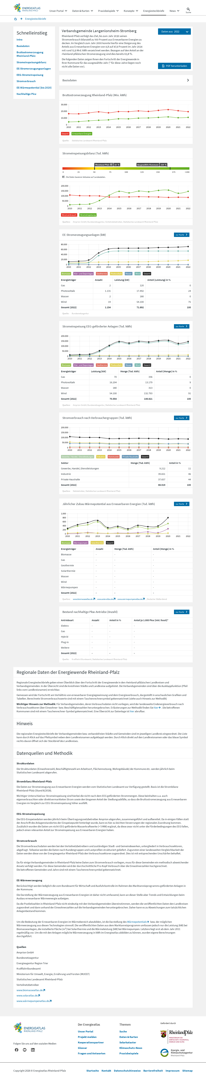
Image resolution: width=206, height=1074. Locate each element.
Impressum (173, 1070)
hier (156, 707)
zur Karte (180, 234)
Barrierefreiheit (153, 1070)
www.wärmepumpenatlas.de (129, 599)
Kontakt (106, 1070)
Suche (123, 1031)
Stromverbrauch (26, 81)
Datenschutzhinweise (127, 1070)
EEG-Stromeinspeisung (30, 75)
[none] (58, 10)
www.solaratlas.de (105, 599)
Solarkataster (127, 1042)
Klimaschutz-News (130, 1048)
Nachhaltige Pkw (26, 94)
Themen (125, 1024)
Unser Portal (85, 1031)
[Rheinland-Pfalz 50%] (94, 168)
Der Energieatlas (89, 1024)
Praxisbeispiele (128, 1053)
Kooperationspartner (91, 1042)
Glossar (82, 1048)
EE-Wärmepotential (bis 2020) (34, 88)
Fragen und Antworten (91, 1053)
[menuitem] (56, 11)
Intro (19, 39)
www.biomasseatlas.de (83, 599)
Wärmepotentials (137, 922)
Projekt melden (87, 1037)
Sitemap (187, 1070)
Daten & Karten (128, 1037)
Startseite (92, 1070)
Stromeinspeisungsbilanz (31, 62)
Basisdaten (23, 46)
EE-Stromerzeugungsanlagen (34, 68)
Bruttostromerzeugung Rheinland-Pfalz (30, 54)
